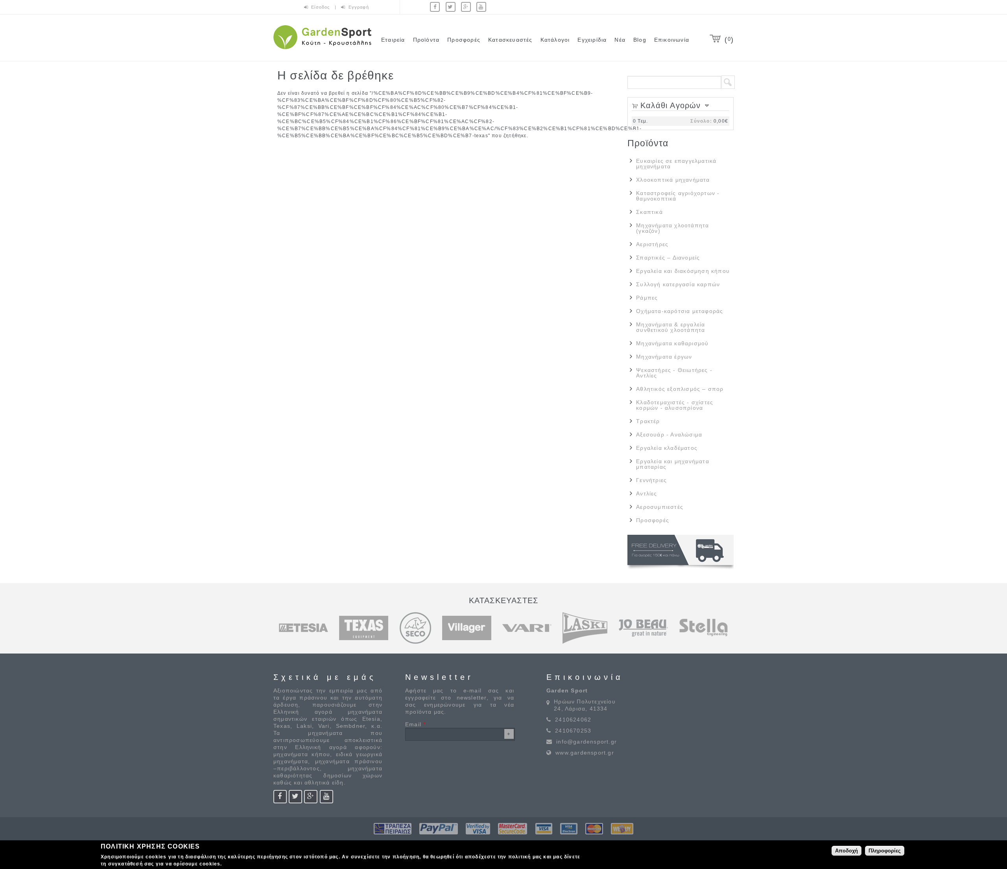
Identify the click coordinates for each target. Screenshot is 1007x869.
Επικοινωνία (671, 40)
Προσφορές (463, 40)
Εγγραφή (359, 7)
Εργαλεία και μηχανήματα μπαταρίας (672, 464)
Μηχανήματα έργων (664, 356)
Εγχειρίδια (592, 40)
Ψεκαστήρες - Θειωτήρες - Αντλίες (674, 373)
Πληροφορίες (885, 850)
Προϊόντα (426, 40)
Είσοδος (321, 7)
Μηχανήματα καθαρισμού (672, 343)
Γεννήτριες (651, 480)
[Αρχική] (322, 50)
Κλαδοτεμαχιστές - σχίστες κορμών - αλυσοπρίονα (674, 405)
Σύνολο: (701, 121)
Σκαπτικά (649, 212)
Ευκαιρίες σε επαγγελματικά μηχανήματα (676, 163)
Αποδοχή (846, 850)
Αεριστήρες (652, 244)
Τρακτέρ (648, 421)
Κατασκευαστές (510, 40)
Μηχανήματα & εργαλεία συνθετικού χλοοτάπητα (670, 327)
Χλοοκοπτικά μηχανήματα (673, 180)
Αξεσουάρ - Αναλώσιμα (669, 434)
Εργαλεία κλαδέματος (666, 448)
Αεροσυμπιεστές (659, 507)
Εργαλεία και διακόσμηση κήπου (683, 271)
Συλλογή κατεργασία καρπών (678, 284)
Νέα (619, 40)
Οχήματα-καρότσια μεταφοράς (679, 311)
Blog (639, 40)
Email (415, 724)
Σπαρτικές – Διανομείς (668, 257)
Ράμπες (647, 298)
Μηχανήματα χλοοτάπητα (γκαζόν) (672, 228)
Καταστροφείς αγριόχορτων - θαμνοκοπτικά (677, 196)
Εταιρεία (393, 40)
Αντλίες (646, 493)
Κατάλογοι (555, 40)
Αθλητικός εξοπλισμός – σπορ (679, 389)
